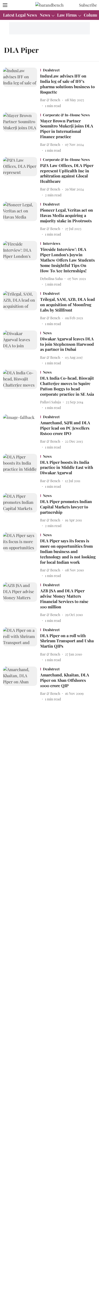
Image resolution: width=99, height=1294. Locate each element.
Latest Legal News (20, 15)
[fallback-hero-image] (21, 88)
